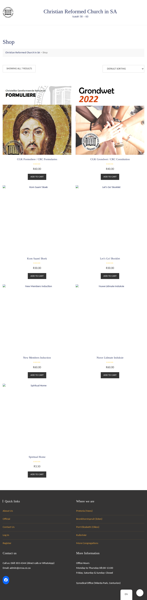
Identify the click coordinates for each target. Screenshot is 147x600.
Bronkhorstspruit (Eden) (89, 519)
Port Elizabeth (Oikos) (87, 527)
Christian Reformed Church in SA (80, 11)
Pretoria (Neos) (84, 511)
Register (7, 543)
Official (6, 519)
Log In (6, 535)
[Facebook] (6, 580)
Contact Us (9, 527)
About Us (8, 511)
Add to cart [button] (37, 177)
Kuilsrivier (81, 535)
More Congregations (87, 543)
